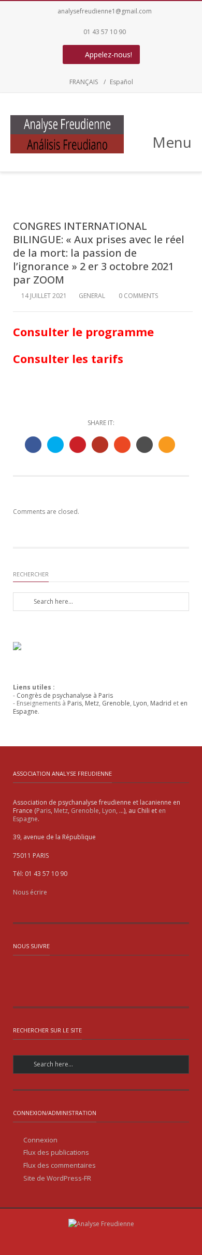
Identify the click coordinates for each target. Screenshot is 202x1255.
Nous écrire (30, 892)
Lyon (140, 703)
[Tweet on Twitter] (55, 444)
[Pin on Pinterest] (77, 444)
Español (121, 81)
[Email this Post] (166, 444)
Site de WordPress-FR (57, 1178)
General (92, 295)
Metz (92, 703)
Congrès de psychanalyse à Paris (65, 695)
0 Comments (137, 295)
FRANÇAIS (83, 81)
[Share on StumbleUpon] (122, 444)
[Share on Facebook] (33, 444)
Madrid (160, 703)
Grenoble (116, 703)
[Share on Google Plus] (100, 444)
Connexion (40, 1140)
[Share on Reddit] (144, 444)
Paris (74, 703)
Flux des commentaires (59, 1165)
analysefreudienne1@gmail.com (104, 11)
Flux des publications (56, 1152)
